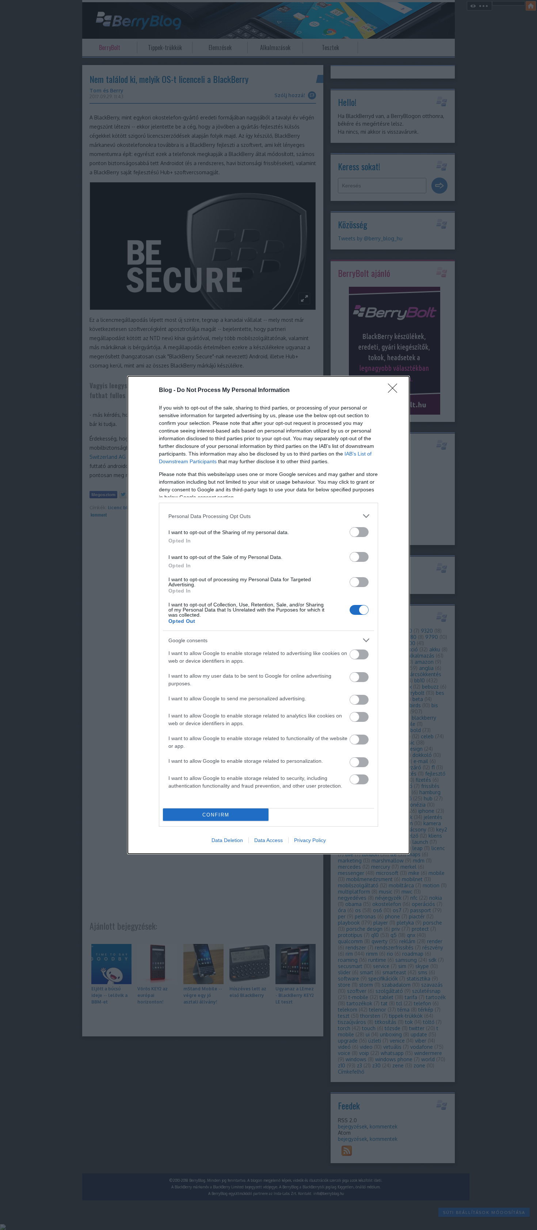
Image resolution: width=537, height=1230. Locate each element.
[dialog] (268, 615)
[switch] (359, 532)
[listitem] (268, 516)
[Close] (395, 390)
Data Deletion (227, 840)
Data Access (268, 840)
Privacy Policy (310, 840)
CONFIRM (215, 815)
